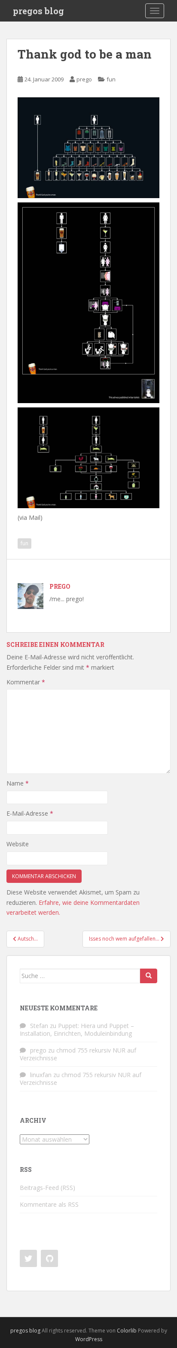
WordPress (88, 1339)
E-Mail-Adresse (29, 813)
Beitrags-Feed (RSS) (47, 1187)
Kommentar (25, 682)
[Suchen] (148, 976)
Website (17, 844)
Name (17, 783)
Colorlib (127, 1330)
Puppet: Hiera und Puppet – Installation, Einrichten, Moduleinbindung (77, 1029)
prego (84, 79)
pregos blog (38, 10)
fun (111, 79)
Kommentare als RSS (49, 1204)
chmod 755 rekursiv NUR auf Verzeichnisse (78, 1054)
